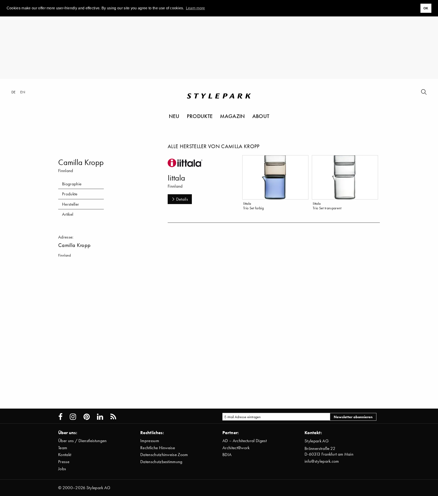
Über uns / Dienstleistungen (82, 440)
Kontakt (64, 454)
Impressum (149, 440)
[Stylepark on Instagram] (73, 416)
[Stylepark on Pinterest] (86, 416)
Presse (63, 461)
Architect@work (236, 447)
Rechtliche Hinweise (157, 447)
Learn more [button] (195, 8)
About (260, 116)
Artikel (67, 214)
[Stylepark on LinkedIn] (100, 416)
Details (182, 199)
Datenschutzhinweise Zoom (164, 454)
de (13, 92)
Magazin (232, 116)
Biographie (71, 183)
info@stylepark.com (322, 461)
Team (62, 447)
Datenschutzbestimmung (161, 461)
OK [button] (425, 8)
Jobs (62, 468)
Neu (174, 116)
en (22, 92)
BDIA (227, 454)
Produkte (200, 116)
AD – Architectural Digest (244, 440)
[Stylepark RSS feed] (113, 416)
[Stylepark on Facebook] (60, 416)
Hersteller (70, 204)
